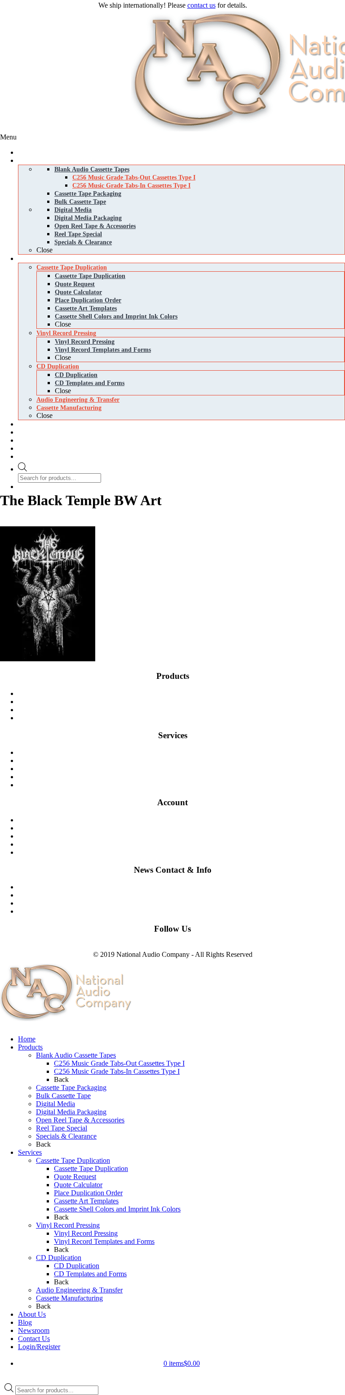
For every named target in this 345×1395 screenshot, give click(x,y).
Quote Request (75, 1176)
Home (26, 1039)
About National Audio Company (184, 911)
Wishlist (185, 844)
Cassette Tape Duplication (185, 752)
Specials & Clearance (66, 1136)
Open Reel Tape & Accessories (80, 1120)
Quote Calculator (78, 1185)
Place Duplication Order (88, 1193)
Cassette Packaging (185, 701)
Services (30, 1152)
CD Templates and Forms (90, 1274)
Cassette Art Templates (86, 1201)
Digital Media (184, 709)
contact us (201, 5)
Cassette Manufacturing (184, 776)
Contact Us (185, 887)
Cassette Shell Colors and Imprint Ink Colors (117, 1209)
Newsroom (185, 903)
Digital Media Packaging (185, 718)
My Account (185, 852)
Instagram (42, 946)
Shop (184, 820)
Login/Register (39, 1346)
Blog (185, 895)
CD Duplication (185, 768)
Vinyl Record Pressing (185, 760)
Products (30, 1047)
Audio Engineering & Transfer (79, 1290)
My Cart (185, 828)
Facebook (14, 946)
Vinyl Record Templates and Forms (104, 1241)
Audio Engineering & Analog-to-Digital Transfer (185, 785)
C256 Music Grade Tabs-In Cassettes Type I (117, 1071)
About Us (32, 1314)
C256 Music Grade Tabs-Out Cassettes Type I (119, 1063)
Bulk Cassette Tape (63, 1095)
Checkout (185, 836)
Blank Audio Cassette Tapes (185, 693)
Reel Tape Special (61, 1128)
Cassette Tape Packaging (71, 1087)
